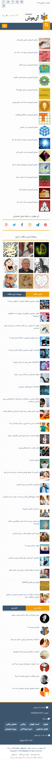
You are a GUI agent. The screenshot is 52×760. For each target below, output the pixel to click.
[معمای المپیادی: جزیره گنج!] (44, 68)
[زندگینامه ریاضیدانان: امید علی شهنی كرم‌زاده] (26, 265)
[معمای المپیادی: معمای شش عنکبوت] (44, 81)
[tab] (14, 294)
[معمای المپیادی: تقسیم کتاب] (44, 193)
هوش (22, 748)
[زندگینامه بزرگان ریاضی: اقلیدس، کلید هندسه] (41, 265)
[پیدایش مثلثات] (26, 249)
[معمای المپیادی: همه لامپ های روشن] (44, 106)
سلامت (17, 748)
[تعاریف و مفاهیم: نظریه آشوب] (41, 249)
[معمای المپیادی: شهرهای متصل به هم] (44, 168)
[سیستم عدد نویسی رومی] (26, 281)
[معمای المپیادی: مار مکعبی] (44, 131)
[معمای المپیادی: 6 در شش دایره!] (44, 181)
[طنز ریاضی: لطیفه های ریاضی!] (10, 265)
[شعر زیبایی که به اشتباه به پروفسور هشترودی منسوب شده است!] (41, 281)
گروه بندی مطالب (23, 755)
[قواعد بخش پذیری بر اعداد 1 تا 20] (10, 249)
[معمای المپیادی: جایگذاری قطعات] (44, 118)
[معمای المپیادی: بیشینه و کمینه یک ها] (44, 143)
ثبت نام (12, 15)
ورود (3, 15)
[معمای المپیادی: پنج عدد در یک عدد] (44, 56)
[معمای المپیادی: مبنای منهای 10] (44, 93)
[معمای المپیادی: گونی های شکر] (44, 43)
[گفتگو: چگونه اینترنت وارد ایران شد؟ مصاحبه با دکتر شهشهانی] (10, 281)
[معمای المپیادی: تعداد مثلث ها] (44, 206)
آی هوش (14, 755)
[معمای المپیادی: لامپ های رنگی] (44, 156)
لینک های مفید (35, 755)
